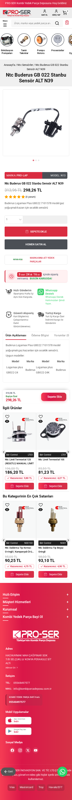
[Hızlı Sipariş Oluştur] (67, 23)
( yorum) (30, 196)
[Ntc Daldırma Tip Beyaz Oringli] (53, 519)
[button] (36, 232)
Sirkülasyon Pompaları (7, 52)
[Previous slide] (3, 452)
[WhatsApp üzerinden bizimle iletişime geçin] (62, 772)
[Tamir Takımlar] (24, 39)
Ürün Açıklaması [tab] (16, 335)
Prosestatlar (57, 50)
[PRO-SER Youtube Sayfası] (36, 750)
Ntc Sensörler (25, 64)
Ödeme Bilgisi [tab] (40, 335)
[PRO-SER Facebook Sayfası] (12, 750)
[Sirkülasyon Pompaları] (7, 39)
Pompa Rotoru (40, 52)
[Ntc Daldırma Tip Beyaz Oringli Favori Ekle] (40, 505)
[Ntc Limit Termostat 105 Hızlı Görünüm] (40, 421)
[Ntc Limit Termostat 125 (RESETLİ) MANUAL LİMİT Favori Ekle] (7, 417)
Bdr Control (12, 454)
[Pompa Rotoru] (41, 39)
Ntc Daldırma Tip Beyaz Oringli (51, 549)
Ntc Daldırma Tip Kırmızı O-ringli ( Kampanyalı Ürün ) (19, 550)
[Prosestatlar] (58, 39)
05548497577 (21, 682)
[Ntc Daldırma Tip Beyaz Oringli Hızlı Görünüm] (40, 509)
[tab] (33, 160)
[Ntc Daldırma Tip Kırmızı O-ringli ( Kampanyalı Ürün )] (19, 519)
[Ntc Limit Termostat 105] (53, 431)
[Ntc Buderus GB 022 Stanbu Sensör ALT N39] (36, 122)
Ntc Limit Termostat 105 (51, 459)
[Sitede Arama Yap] (58, 23)
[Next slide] (68, 452)
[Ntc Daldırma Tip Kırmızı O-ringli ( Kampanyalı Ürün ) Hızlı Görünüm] (7, 509)
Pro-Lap (22, 175)
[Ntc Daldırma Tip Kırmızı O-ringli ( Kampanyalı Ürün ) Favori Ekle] (7, 505)
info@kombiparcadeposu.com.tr (32, 688)
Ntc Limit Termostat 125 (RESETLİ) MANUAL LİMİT (19, 461)
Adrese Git (11, 668)
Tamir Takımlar (24, 52)
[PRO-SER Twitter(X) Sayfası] (28, 750)
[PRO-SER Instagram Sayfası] (20, 750)
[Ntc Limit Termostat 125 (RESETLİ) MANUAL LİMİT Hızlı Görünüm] (7, 421)
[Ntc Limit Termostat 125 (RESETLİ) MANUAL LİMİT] (19, 431)
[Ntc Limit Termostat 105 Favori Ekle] (40, 417)
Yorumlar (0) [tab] (62, 335)
